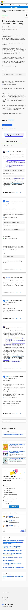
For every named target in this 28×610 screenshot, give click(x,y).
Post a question (14, 7)
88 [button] (16, 29)
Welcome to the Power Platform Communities (13, 434)
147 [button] (14, 525)
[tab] (11, 141)
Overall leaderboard (22, 530)
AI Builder (6, 483)
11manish (11, 525)
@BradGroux (6, 360)
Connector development (9, 488)
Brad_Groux (8, 151)
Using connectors (8, 501)
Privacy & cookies (5, 597)
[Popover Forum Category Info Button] (22, 478)
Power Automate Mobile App (10, 494)
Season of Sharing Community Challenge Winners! (17, 445)
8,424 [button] (11, 277)
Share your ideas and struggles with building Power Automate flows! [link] (12, 547)
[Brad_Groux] (4, 152)
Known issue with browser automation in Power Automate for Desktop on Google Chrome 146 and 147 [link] (13, 542)
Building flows (10, 120)
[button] (27, 5)
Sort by (3, 145)
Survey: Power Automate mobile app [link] (12, 550)
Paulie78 (8, 277)
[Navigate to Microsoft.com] (4, 2)
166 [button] (14, 520)
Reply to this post (7, 125)
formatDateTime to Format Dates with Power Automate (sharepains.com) (13, 179)
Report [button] (20, 26)
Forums (13, 10)
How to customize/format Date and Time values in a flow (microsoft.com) (15, 160)
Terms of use (4, 599)
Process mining (7, 496)
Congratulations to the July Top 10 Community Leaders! (17, 459)
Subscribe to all (14, 506)
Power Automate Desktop (9, 492)
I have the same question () (9, 128)
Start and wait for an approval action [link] (12, 557)
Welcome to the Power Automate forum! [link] (13, 567)
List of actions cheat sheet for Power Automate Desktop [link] (12, 564)
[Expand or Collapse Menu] (2, 5)
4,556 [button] (13, 151)
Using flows (6, 503)
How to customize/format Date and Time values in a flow (14, 343)
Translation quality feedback (10, 499)
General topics (7, 490)
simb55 (14, 29)
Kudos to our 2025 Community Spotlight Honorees (17, 452)
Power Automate (19, 10)
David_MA (11, 516)
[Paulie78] (4, 278)
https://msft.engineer (15, 361)
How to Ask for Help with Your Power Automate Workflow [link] (12, 554)
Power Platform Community (12, 5)
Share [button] (15, 26)
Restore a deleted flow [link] (8, 560)
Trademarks (4, 601)
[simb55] (4, 201)
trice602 (10, 520)
